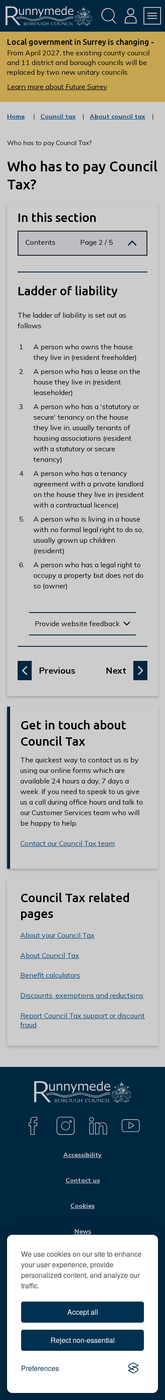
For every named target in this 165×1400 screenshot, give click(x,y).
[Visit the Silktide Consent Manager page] (133, 1368)
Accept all (82, 1312)
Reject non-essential (83, 1340)
